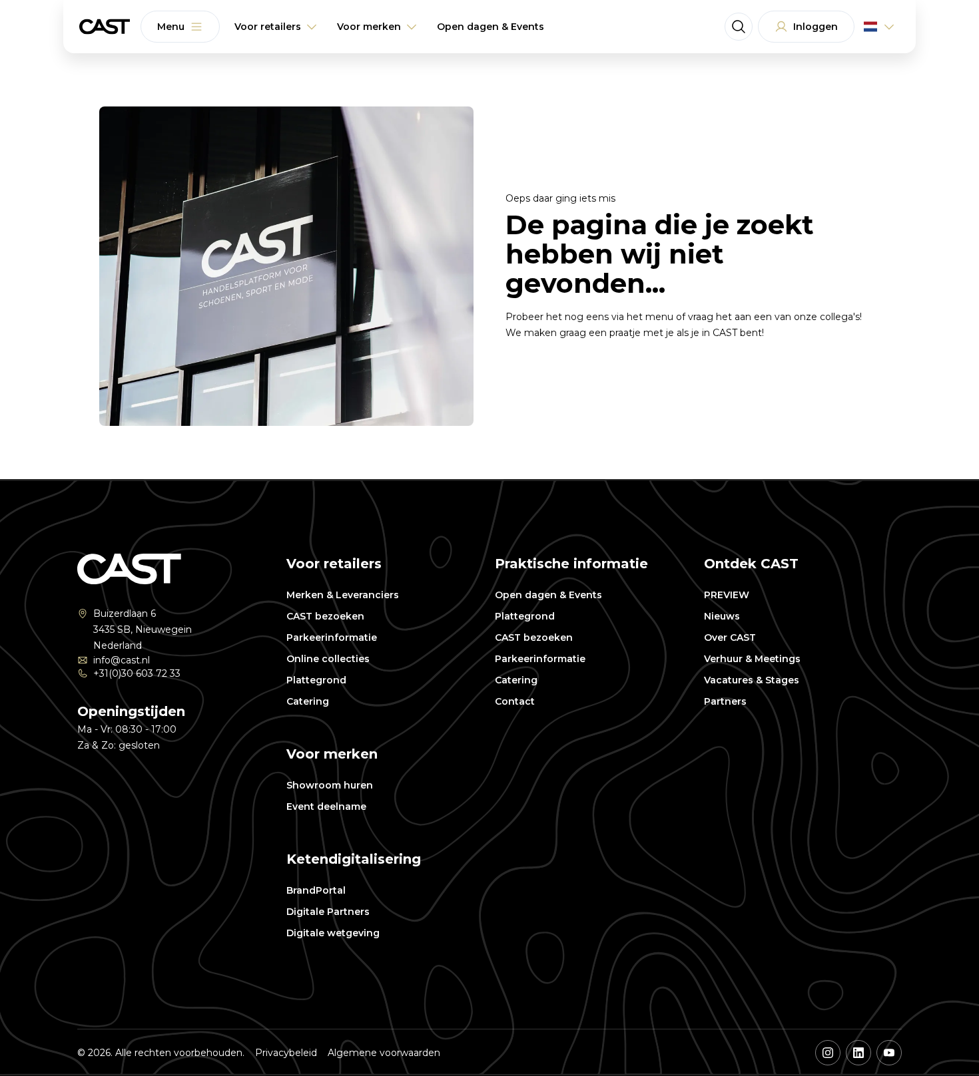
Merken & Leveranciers (342, 595)
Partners (725, 701)
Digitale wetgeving (333, 933)
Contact (515, 701)
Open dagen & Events (548, 595)
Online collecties (328, 659)
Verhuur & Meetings (752, 659)
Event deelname (326, 806)
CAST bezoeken (325, 616)
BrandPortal (316, 890)
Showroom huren (329, 785)
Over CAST (730, 637)
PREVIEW (726, 595)
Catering (307, 701)
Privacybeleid (286, 1053)
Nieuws (722, 616)
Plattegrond (316, 680)
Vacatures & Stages (751, 680)
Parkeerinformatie (331, 637)
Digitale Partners (328, 912)
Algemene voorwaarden (384, 1053)
